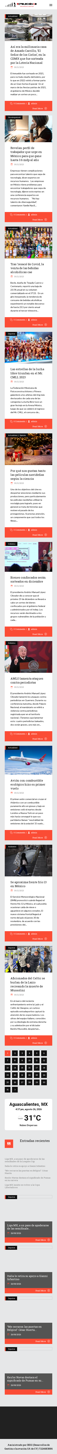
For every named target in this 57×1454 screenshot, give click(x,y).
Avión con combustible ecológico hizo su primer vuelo (27, 784)
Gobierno (11, 544)
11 (37, 1060)
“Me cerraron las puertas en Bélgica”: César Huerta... (24, 1328)
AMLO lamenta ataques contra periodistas (26, 680)
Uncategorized (14, 117)
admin (34, 103)
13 (8, 1067)
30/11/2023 (19, 67)
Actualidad (12, 16)
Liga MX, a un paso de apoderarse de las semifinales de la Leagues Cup (25, 1160)
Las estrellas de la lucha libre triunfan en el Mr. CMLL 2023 (27, 373)
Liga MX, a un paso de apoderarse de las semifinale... (28, 1227)
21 (22, 1075)
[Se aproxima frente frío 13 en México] (28, 860)
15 (22, 1067)
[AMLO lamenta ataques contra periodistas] (28, 657)
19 (8, 1075)
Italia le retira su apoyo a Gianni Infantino (25, 1166)
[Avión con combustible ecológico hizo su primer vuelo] (28, 760)
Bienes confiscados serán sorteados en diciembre (28, 579)
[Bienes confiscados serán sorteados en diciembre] (28, 557)
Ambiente (12, 846)
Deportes (11, 334)
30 (44, 1082)
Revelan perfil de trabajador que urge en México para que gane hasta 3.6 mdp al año (26, 154)
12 (44, 1060)
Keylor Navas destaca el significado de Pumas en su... (25, 1379)
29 (37, 1082)
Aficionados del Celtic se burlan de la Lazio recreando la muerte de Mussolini (27, 984)
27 (22, 1082)
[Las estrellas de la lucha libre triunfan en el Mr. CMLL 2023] (28, 348)
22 (29, 1075)
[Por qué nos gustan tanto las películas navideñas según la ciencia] (28, 449)
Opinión (23, 435)
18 (44, 1067)
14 (15, 1067)
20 (15, 1075)
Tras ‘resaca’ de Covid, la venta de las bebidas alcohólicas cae (27, 268)
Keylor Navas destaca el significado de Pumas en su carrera (28, 1179)
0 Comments (19, 103)
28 (29, 1082)
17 (37, 1067)
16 (29, 1067)
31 (8, 1089)
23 (37, 1075)
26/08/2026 (15, 1233)
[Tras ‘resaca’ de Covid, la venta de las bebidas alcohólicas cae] (28, 242)
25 (7, 1082)
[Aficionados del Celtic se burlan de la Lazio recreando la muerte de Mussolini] (28, 959)
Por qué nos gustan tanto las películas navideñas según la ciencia (27, 475)
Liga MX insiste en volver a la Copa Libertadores (22, 1186)
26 (15, 1082)
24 (44, 1075)
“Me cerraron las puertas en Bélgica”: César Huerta (26, 1172)
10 (29, 1060)
